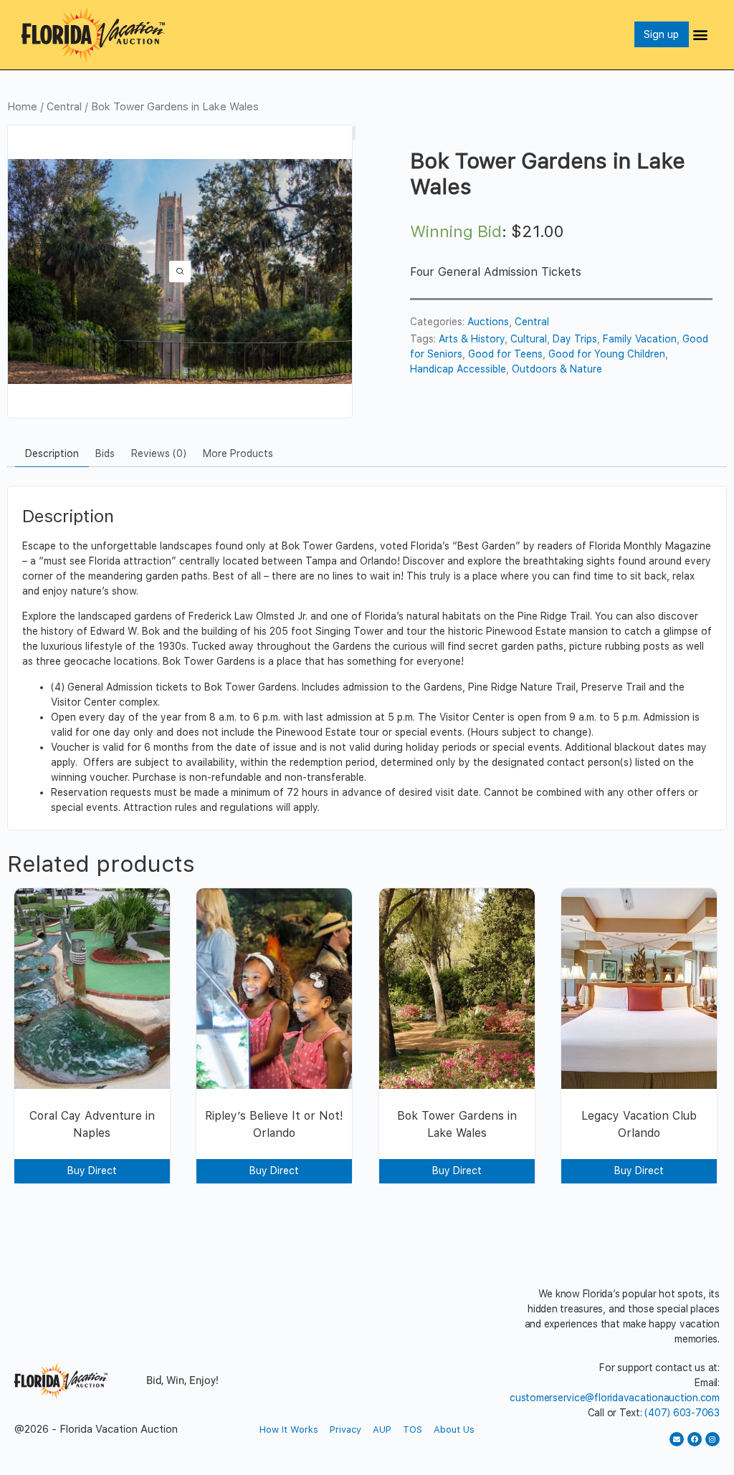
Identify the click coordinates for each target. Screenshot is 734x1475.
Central (64, 106)
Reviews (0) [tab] (158, 453)
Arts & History (472, 339)
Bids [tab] (105, 453)
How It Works (288, 1429)
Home (22, 106)
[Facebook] (694, 1439)
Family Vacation (640, 339)
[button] (700, 35)
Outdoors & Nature (557, 369)
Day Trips (575, 339)
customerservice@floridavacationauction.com (615, 1397)
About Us (454, 1429)
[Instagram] (712, 1439)
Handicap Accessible (458, 369)
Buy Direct (92, 1170)
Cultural (528, 339)
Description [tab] (52, 453)
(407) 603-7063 (682, 1412)
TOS (412, 1429)
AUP (382, 1429)
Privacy (345, 1429)
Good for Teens (505, 354)
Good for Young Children (606, 354)
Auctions (488, 321)
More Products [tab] (238, 453)
